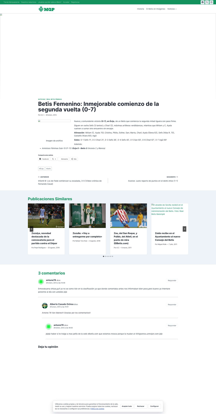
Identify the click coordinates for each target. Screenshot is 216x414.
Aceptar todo (127, 406)
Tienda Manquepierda (11, 2)
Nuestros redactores (28, 2)
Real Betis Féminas (54, 99)
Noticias (41, 99)
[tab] (103, 256)
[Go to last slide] (31, 229)
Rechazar (140, 406)
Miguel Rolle (162, 244)
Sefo (48, 169)
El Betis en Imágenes (155, 9)
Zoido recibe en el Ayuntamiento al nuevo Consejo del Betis (167, 236)
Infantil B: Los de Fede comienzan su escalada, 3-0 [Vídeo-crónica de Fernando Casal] (70, 180)
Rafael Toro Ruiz (81, 241)
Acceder (66, 2)
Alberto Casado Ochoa (61, 304)
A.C (42, 115)
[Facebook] (203, 2)
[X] (207, 2)
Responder (172, 280)
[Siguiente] (184, 229)
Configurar (154, 406)
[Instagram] (211, 2)
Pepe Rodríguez (40, 248)
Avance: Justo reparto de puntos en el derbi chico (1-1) (153, 179)
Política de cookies (97, 409)
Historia (140, 9)
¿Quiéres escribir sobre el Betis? (49, 2)
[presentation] (46, 215)
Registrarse (75, 2)
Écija (41, 169)
